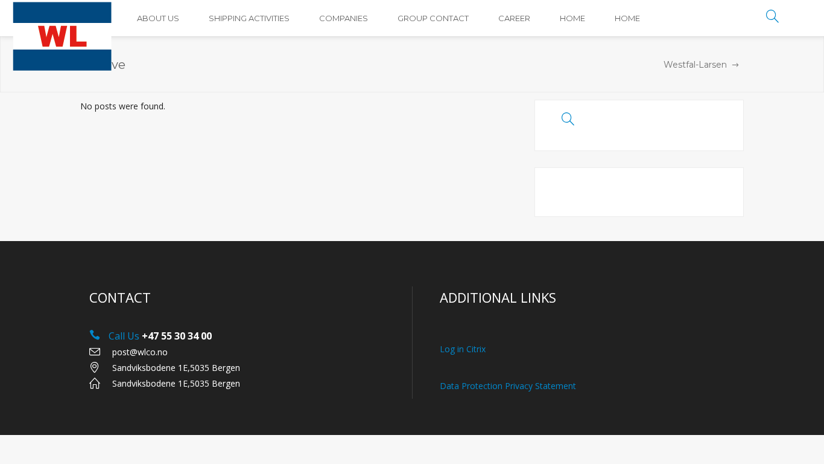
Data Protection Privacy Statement (508, 386)
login (802, 18)
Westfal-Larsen (695, 64)
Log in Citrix (463, 349)
